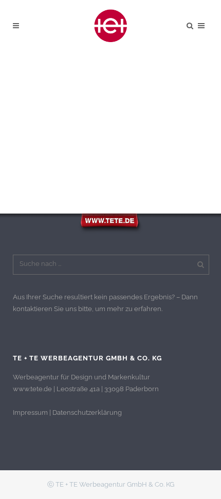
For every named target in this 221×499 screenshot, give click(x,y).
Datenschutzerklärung (87, 412)
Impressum (30, 412)
